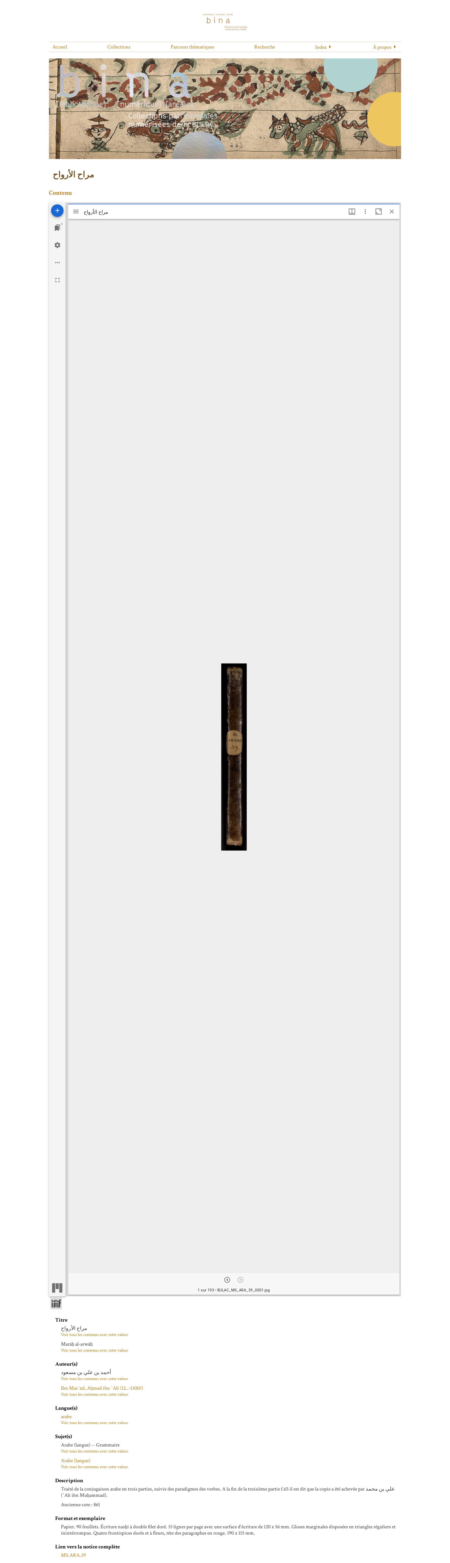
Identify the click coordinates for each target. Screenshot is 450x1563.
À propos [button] (382, 47)
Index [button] (321, 47)
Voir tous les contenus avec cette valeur (94, 1335)
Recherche (264, 47)
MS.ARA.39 (73, 1555)
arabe (66, 1416)
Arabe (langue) (75, 1460)
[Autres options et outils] (365, 211)
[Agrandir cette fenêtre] (378, 211)
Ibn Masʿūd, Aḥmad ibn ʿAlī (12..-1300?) (102, 1388)
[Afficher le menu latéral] (76, 211)
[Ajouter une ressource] (57, 210)
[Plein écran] (57, 280)
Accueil (59, 47)
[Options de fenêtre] (352, 211)
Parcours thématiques (192, 47)
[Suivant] (227, 1279)
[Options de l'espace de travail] (57, 262)
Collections (118, 47)
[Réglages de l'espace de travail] (57, 245)
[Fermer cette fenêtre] (391, 211)
